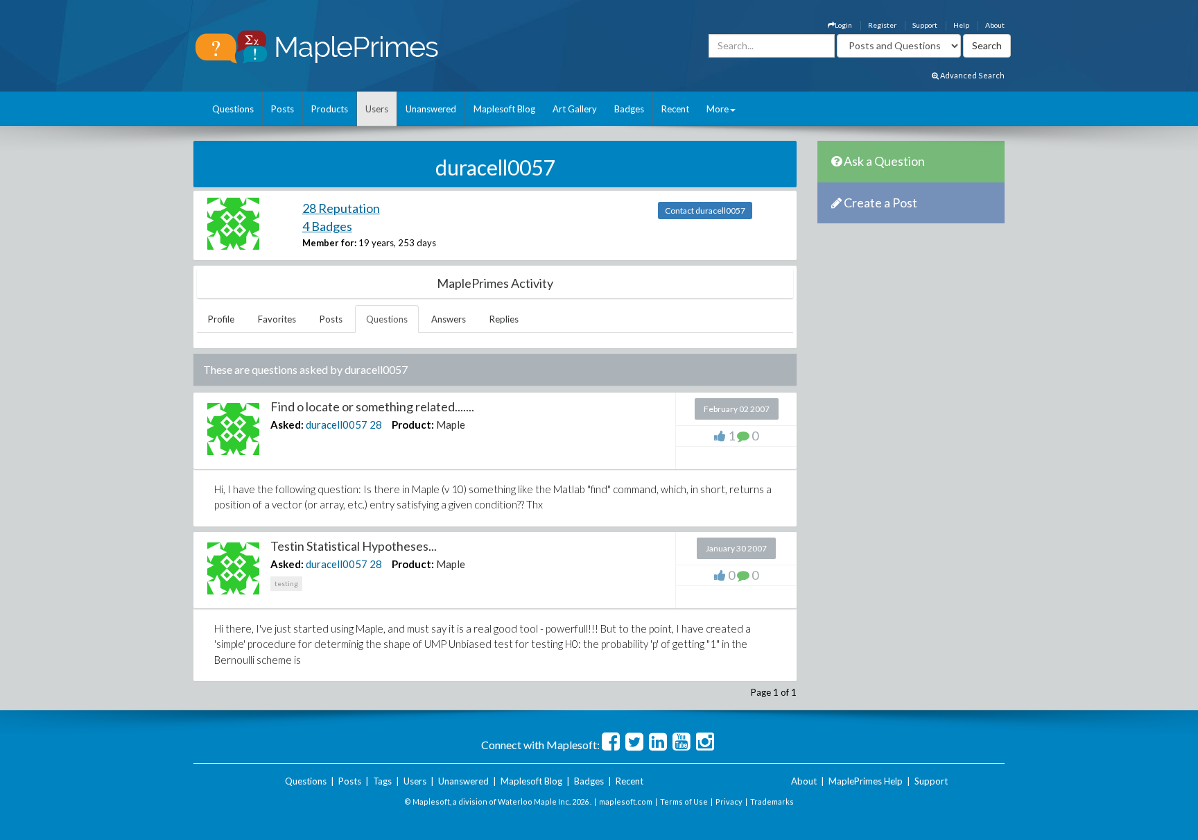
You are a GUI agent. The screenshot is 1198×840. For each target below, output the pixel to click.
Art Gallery (575, 108)
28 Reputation (341, 208)
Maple (450, 424)
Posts (282, 108)
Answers (448, 319)
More (717, 108)
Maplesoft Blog (504, 108)
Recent (675, 108)
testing (286, 583)
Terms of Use (684, 801)
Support (924, 25)
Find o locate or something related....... (372, 406)
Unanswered (431, 108)
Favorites (277, 319)
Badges (629, 108)
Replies (504, 319)
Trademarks (772, 801)
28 (376, 424)
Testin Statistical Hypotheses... (353, 546)
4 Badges (327, 226)
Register (882, 25)
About (995, 25)
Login (843, 25)
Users (376, 108)
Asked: (287, 424)
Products (329, 108)
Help (961, 25)
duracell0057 (336, 424)
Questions (233, 108)
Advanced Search (972, 75)
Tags (382, 781)
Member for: (329, 242)
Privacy (729, 801)
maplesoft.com (625, 801)
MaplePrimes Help (865, 781)
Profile (221, 319)
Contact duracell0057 (705, 210)
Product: (413, 424)
